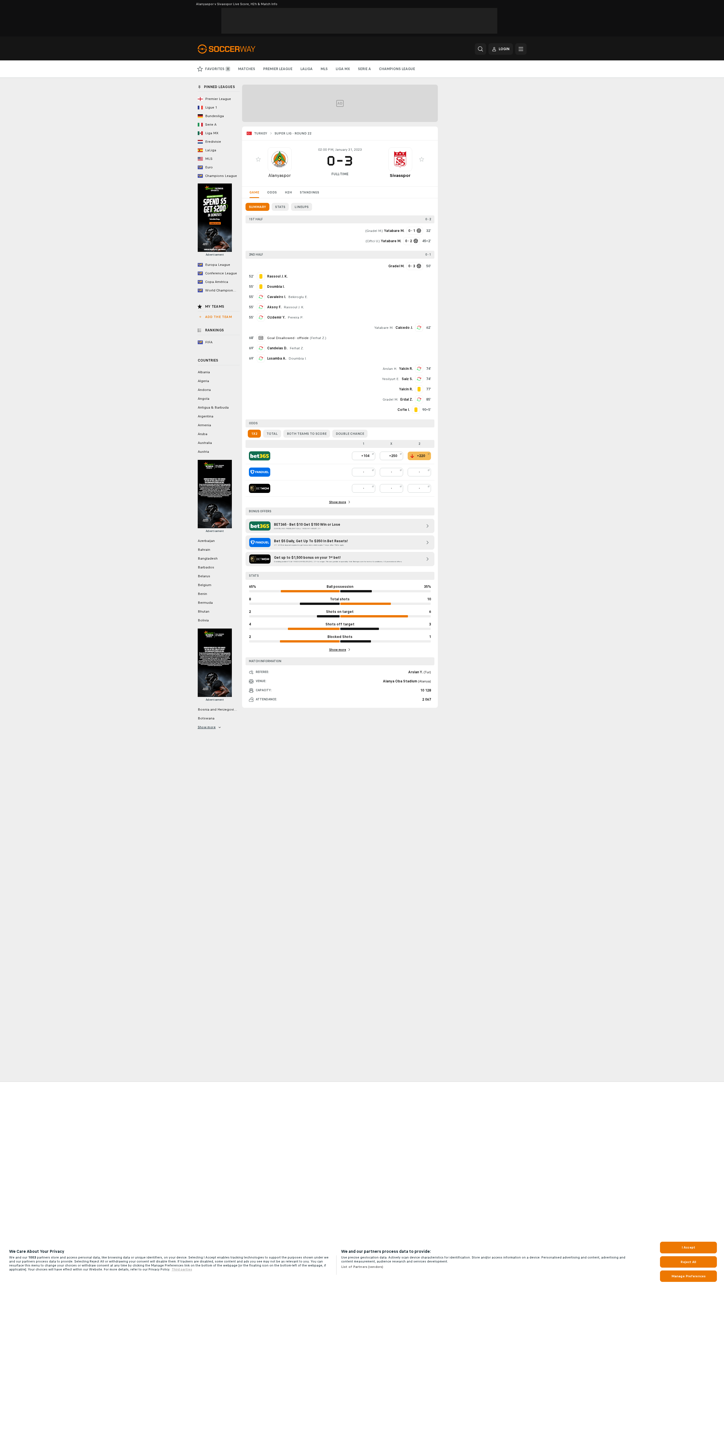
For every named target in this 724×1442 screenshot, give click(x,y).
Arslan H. (390, 368)
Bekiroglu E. (298, 297)
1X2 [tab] (254, 434)
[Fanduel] (259, 472)
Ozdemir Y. (276, 317)
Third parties (182, 1269)
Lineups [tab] (301, 207)
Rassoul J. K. (294, 307)
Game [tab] (254, 192)
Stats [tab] (280, 207)
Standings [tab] (309, 192)
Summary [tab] (257, 207)
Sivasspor (400, 175)
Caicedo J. (404, 327)
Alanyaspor (279, 175)
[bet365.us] (259, 455)
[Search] (480, 49)
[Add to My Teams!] (258, 159)
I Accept (688, 1247)
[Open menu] (521, 49)
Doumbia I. (297, 358)
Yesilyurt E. (390, 379)
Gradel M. (374, 231)
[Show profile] (280, 159)
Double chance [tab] (350, 434)
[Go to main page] (237, 49)
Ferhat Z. (318, 338)
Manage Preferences (688, 1276)
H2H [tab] (288, 192)
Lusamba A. (276, 358)
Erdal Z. (406, 399)
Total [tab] (272, 434)
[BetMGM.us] (259, 488)
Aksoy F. (274, 307)
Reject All (688, 1262)
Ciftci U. (373, 241)
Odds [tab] (272, 192)
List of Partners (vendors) (362, 1267)
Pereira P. (295, 317)
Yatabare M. (383, 327)
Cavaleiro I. (276, 297)
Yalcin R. (406, 368)
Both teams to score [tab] (307, 434)
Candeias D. (277, 348)
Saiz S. (407, 379)
